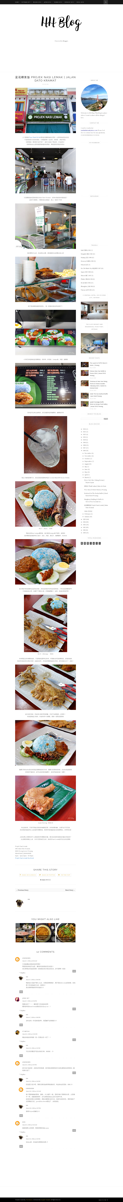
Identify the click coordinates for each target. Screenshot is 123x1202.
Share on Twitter (48, 875)
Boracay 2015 (69, 2)
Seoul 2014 (80, 2)
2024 (84, 429)
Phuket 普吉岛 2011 (87, 279)
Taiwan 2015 (58, 2)
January (87, 516)
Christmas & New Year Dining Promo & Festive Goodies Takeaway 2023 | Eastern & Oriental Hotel (98, 385)
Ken (23, 1122)
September (88, 461)
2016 (84, 450)
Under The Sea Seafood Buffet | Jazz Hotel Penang (99, 395)
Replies (23, 973)
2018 (84, 445)
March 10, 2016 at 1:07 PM (33, 1108)
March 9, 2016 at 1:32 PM (33, 1048)
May (86, 472)
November (88, 456)
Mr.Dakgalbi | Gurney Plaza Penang (22, 938)
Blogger (65, 41)
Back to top (103, 1200)
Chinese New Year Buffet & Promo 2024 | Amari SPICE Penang (98, 373)
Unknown (26, 958)
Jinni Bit (25, 998)
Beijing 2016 (37, 2)
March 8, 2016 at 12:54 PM (29, 1034)
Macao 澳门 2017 (86, 275)
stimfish (26, 1031)
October (87, 458)
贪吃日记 (48, 880)
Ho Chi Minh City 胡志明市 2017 (91, 268)
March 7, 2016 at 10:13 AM (29, 961)
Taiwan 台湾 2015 (86, 290)
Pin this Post (65, 875)
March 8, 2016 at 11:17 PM (29, 1065)
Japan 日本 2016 (86, 272)
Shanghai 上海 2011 (87, 286)
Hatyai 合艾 (84, 265)
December (88, 453)
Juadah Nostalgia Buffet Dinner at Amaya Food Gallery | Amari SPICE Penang (98, 404)
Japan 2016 (47, 2)
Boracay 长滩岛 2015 (87, 261)
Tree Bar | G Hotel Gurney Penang (95, 490)
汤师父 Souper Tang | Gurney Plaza (65, 939)
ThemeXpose (29, 1199)
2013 (84, 525)
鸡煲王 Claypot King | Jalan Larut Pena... (45, 939)
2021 (84, 437)
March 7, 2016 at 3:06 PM (33, 1017)
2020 (84, 440)
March (87, 477)
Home (17, 2)
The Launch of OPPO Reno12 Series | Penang (98, 364)
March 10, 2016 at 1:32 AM (33, 1091)
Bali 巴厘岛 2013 (86, 250)
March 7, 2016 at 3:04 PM (33, 979)
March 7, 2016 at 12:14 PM (29, 1001)
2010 (84, 533)
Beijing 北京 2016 (86, 257)
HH (29, 899)
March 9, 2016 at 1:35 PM (33, 1139)
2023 (84, 432)
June (86, 469)
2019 (84, 442)
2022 (84, 434)
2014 (84, 522)
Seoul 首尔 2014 (86, 283)
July (86, 467)
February (87, 514)
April (86, 475)
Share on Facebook (29, 875)
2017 (84, 448)
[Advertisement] (61, 58)
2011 (84, 530)
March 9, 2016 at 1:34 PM (33, 1081)
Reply (74, 971)
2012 (84, 527)
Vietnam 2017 (26, 2)
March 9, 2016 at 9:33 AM (29, 1125)
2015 (84, 519)
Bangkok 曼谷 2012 (87, 254)
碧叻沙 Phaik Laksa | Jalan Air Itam (95, 486)
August (87, 464)
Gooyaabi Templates (46, 1199)
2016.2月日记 (88, 511)
